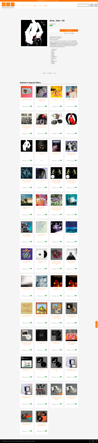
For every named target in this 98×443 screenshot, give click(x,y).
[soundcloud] (7, 7)
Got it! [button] (93, 441)
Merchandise (40, 5)
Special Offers (49, 73)
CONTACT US (96, 324)
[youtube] (13, 7)
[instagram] (5, 7)
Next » (55, 73)
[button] (96, 5)
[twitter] (11, 7)
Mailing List (22, 6)
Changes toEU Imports (46, 6)
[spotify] (9, 7)
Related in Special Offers (30, 82)
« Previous (44, 73)
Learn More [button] (33, 441)
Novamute (30, 5)
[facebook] (3, 7)
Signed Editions (35, 6)
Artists (26, 5)
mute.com (17, 5)
